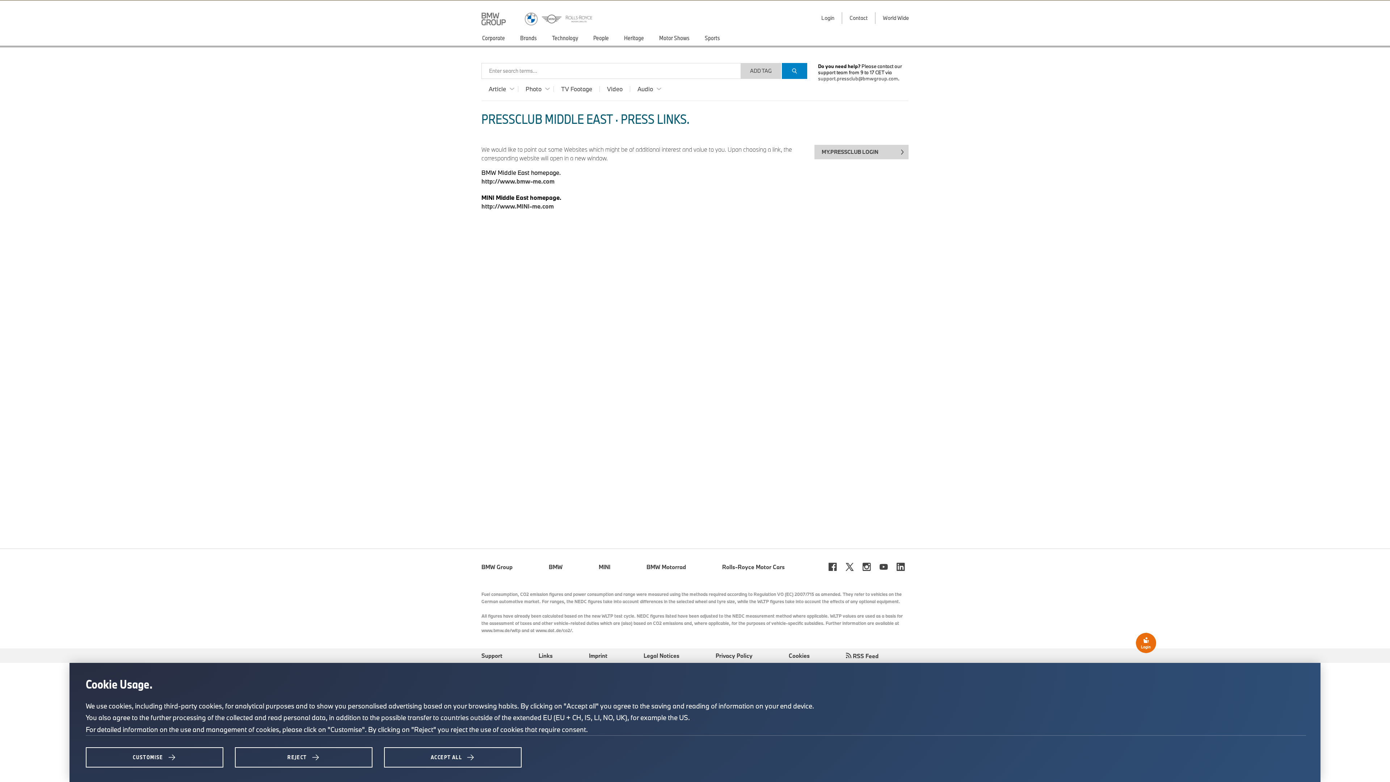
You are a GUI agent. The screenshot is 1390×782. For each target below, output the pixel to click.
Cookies (799, 655)
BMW (556, 567)
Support (491, 655)
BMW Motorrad (666, 567)
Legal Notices (661, 655)
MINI (604, 567)
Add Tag (761, 70)
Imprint (598, 655)
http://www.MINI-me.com (517, 206)
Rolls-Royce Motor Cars (753, 567)
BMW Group (497, 567)
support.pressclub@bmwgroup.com (858, 78)
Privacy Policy (734, 655)
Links (546, 655)
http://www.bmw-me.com (518, 181)
